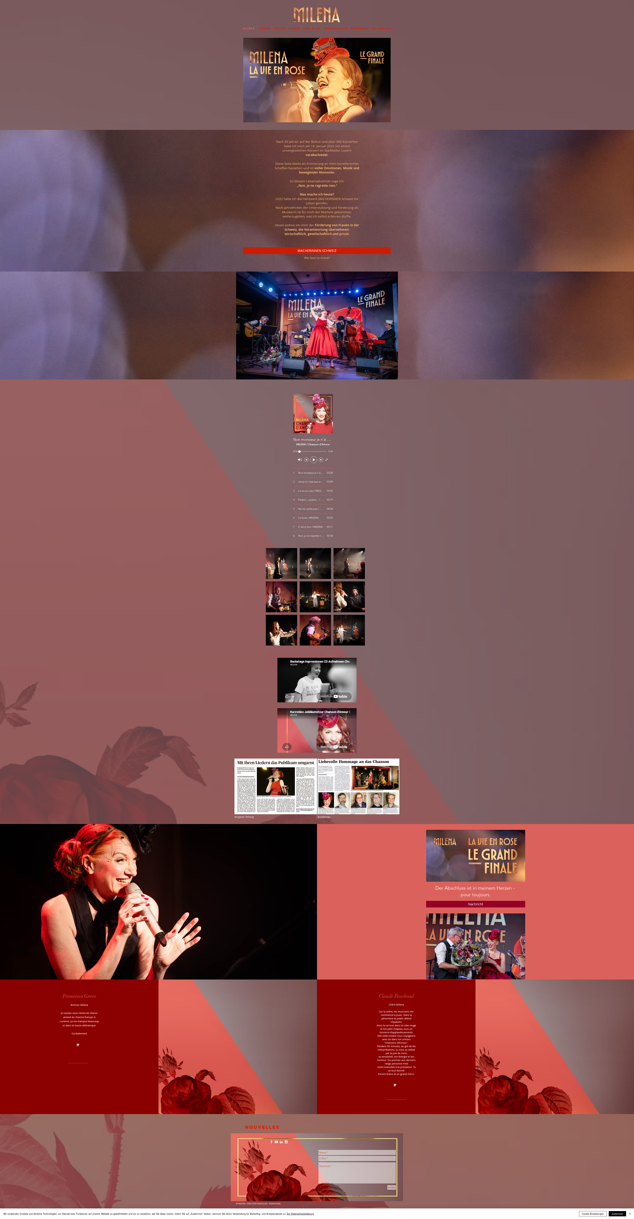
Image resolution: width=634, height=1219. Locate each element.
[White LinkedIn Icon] (281, 1142)
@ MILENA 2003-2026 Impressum (251, 1203)
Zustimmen (617, 1213)
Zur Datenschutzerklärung (300, 1213)
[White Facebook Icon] (271, 1142)
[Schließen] (630, 1213)
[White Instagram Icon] (286, 1142)
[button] (281, 563)
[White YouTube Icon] (276, 1142)
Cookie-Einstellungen (593, 1213)
